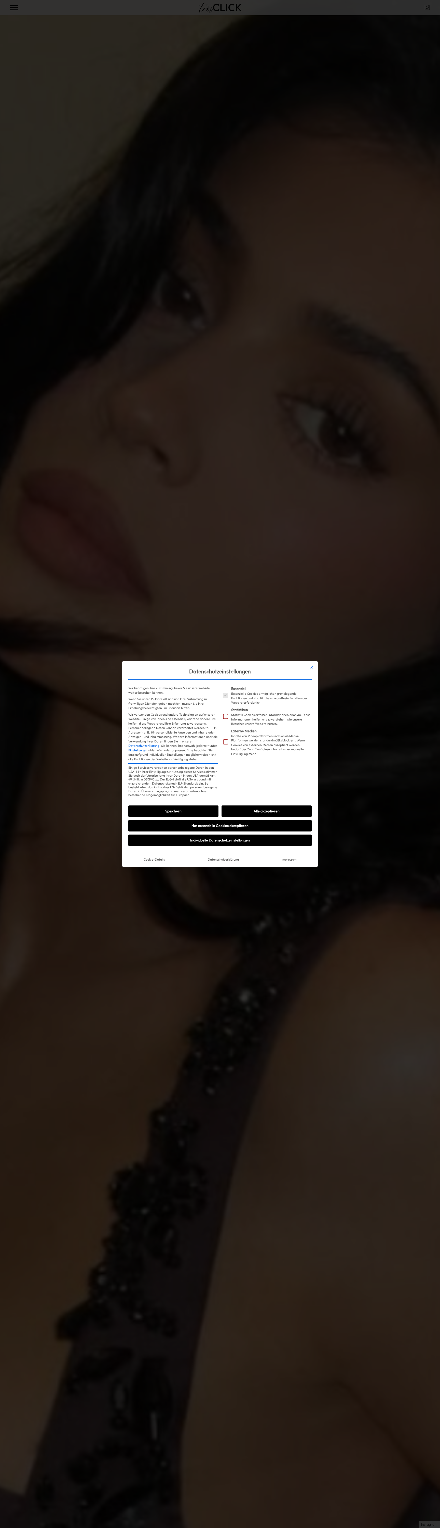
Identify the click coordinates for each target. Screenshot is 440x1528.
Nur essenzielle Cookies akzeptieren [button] (220, 825)
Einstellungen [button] (137, 750)
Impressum (289, 859)
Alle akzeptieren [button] (267, 811)
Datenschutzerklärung (143, 746)
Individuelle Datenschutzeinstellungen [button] (220, 840)
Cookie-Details (154, 859)
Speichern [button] (173, 811)
